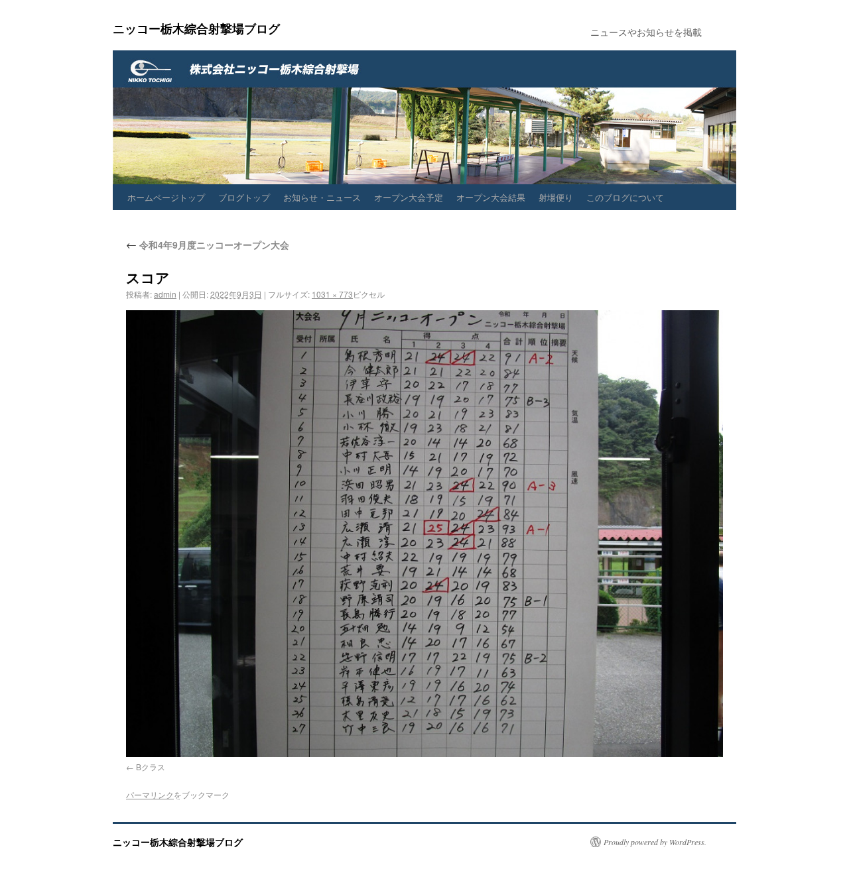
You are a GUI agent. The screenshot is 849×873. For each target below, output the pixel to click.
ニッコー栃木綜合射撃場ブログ (196, 28)
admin (165, 294)
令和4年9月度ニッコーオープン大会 (207, 244)
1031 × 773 (332, 294)
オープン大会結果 (490, 197)
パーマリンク (150, 794)
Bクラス (150, 766)
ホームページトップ (166, 197)
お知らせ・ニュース (322, 197)
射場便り (556, 197)
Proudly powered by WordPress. (655, 842)
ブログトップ (244, 197)
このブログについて (625, 197)
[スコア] (424, 533)
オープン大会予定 (408, 197)
